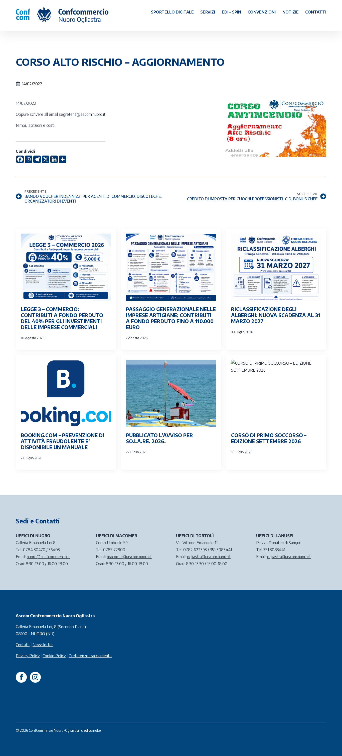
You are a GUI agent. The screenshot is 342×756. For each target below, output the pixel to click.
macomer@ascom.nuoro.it (129, 556)
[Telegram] (37, 159)
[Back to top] (329, 743)
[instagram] (35, 677)
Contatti (315, 12)
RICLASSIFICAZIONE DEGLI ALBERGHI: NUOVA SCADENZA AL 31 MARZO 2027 (275, 315)
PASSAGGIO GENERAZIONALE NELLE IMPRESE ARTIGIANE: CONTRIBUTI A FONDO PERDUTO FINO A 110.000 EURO (171, 318)
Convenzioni (262, 12)
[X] (45, 159)
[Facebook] (20, 159)
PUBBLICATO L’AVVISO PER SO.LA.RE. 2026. (159, 438)
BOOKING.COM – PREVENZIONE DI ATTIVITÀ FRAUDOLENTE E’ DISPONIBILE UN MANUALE (62, 441)
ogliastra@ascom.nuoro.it (209, 556)
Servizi (207, 12)
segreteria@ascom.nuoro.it (82, 114)
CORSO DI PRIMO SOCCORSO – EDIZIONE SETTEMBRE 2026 (268, 438)
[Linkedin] (54, 159)
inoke (96, 730)
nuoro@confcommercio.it (48, 556)
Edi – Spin (231, 12)
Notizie (290, 12)
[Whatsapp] (28, 159)
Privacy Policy (28, 655)
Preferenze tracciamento (90, 655)
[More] (62, 159)
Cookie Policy (54, 655)
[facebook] (21, 677)
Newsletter (43, 644)
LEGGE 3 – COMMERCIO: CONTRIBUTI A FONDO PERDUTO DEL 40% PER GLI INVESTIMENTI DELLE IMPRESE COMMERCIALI (62, 318)
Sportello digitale (172, 12)
